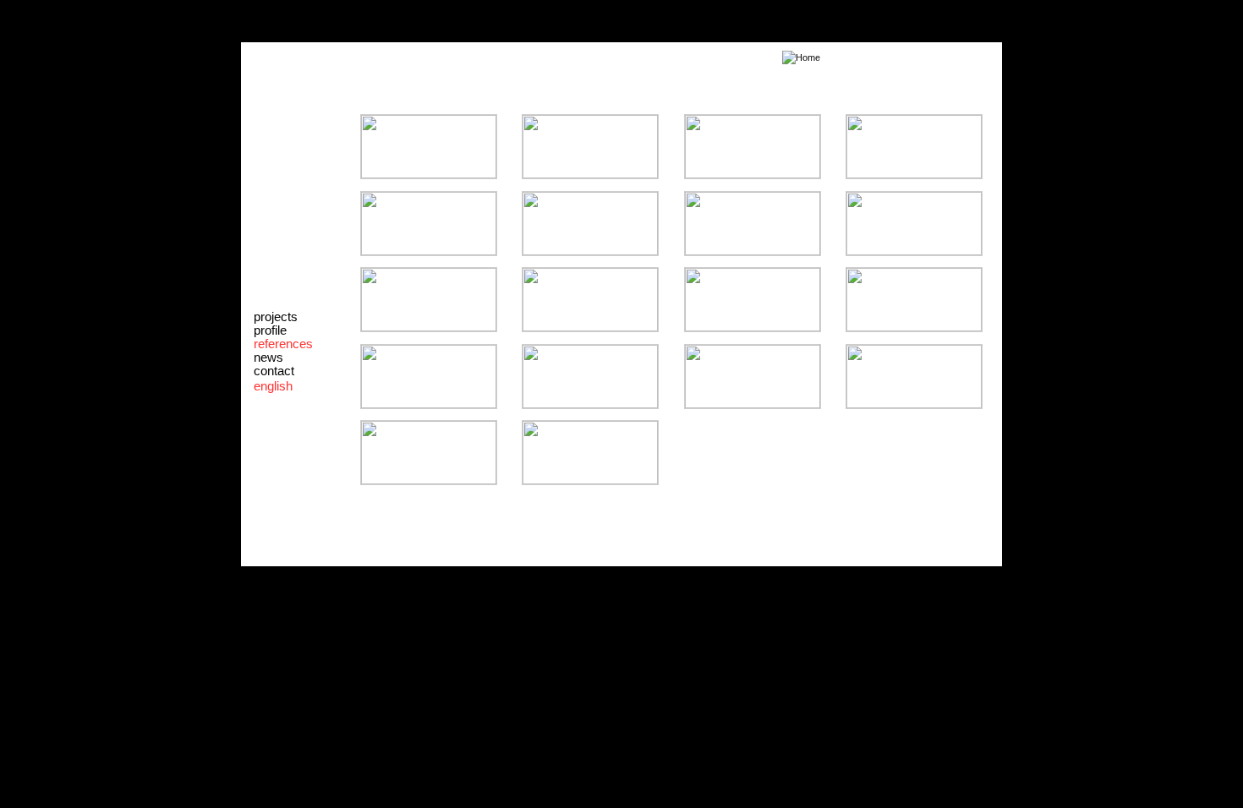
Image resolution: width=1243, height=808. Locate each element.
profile (270, 330)
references (283, 344)
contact (274, 371)
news (268, 357)
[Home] (532, 57)
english (273, 386)
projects (276, 317)
